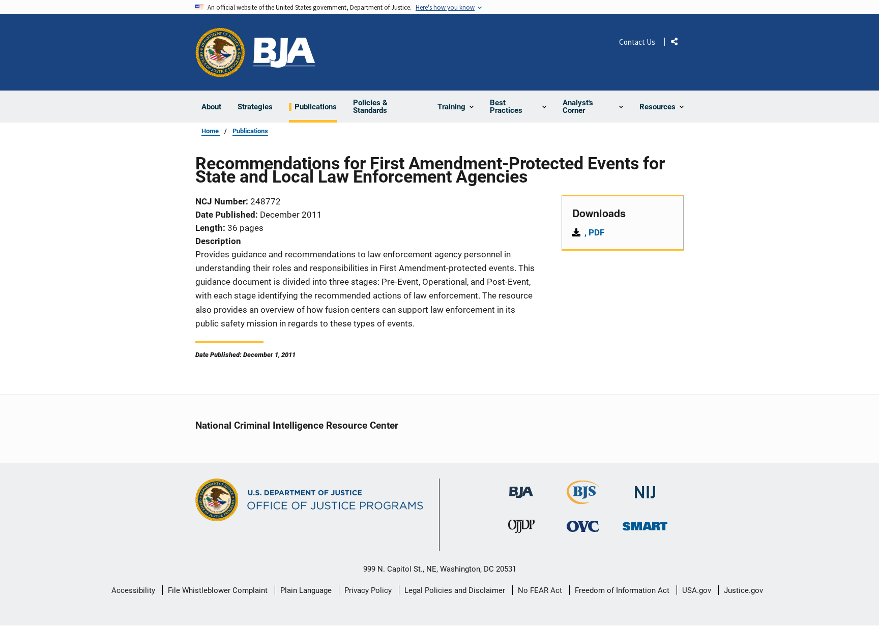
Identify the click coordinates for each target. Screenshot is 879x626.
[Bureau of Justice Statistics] (583, 499)
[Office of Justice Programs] (220, 52)
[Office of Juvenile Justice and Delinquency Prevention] (521, 529)
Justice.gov (743, 590)
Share (678, 43)
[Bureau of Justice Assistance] (284, 53)
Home (210, 131)
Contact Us (637, 42)
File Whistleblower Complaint (218, 590)
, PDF (594, 232)
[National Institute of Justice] (645, 488)
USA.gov (696, 590)
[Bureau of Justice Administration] (521, 487)
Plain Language (306, 590)
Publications (250, 131)
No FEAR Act (540, 590)
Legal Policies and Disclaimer (454, 590)
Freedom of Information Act (622, 590)
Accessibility (133, 590)
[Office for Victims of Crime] (583, 526)
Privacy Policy (368, 590)
